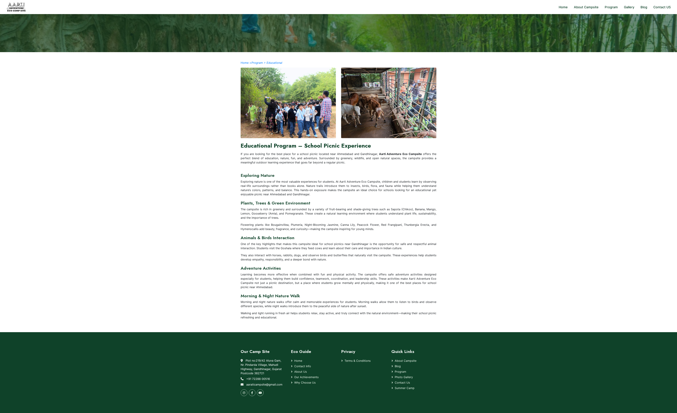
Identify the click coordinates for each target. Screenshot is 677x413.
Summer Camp (404, 388)
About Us (300, 371)
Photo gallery (404, 377)
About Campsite (405, 360)
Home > (246, 62)
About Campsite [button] (586, 7)
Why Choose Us (305, 382)
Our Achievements (306, 377)
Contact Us (402, 382)
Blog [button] (644, 7)
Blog (398, 366)
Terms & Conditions (357, 360)
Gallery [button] (629, 7)
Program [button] (611, 7)
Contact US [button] (662, 7)
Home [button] (563, 7)
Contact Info (302, 366)
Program (400, 371)
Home (298, 360)
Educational (274, 62)
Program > (258, 62)
